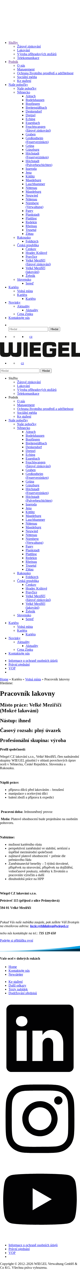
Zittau (29, 233)
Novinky (14, 302)
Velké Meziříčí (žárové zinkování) (38, 262)
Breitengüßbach (36, 107)
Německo (23, 92)
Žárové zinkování (29, 46)
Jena (29, 172)
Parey (29, 211)
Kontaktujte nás (19, 318)
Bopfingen (33, 104)
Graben (31, 134)
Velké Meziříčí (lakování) (35, 270)
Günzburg (32, 149)
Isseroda (31, 168)
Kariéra (14, 287)
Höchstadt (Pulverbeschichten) (39, 163)
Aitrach (31, 96)
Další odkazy (17, 985)
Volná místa (25, 291)
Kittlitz (30, 176)
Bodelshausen (35, 100)
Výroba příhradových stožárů (37, 54)
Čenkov (31, 249)
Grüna (30, 146)
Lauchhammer (35, 184)
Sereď (30, 283)
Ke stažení (24, 81)
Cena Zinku (25, 314)
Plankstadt (32, 214)
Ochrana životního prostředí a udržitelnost (45, 73)
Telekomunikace (28, 58)
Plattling (31, 218)
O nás (21, 65)
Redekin (31, 222)
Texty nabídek (18, 989)
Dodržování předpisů (23, 993)
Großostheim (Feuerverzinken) (37, 140)
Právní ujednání (19, 664)
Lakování (23, 50)
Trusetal (31, 230)
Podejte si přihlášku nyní (16, 940)
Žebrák (30, 275)
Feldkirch (32, 241)
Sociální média (27, 77)
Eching (30, 119)
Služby (13, 42)
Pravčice (31, 256)
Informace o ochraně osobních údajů (33, 660)
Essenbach (33, 123)
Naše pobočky (18, 84)
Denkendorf (34, 111)
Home (4, 679)
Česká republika (28, 245)
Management (26, 69)
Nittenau (31, 188)
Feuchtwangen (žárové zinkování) (38, 128)
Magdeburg (33, 180)
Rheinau (31, 226)
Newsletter (16, 974)
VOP (12, 668)
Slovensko (24, 279)
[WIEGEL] (15, 30)
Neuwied (32, 195)
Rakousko (24, 237)
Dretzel (30, 115)
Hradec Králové (36, 253)
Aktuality (23, 306)
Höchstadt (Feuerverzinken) (37, 155)
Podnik (13, 61)
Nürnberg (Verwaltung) (34, 205)
